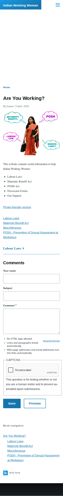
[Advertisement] (31, 42)
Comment (9, 305)
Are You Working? (14, 435)
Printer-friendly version (17, 207)
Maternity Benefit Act (16, 223)
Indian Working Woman (20, 5)
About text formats (51, 341)
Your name (9, 270)
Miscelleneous (12, 227)
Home (6, 87)
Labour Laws (11, 218)
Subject (7, 288)
